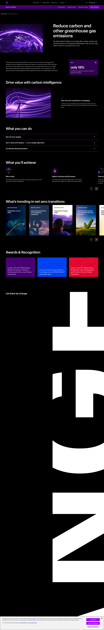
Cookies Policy (23, 622)
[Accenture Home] (10, 2)
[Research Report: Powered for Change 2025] (63, 220)
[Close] (101, 618)
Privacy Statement (33, 622)
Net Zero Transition (11, 7)
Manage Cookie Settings (93, 626)
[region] (52, 623)
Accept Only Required (93, 623)
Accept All (93, 619)
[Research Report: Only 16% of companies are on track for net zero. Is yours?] (86, 220)
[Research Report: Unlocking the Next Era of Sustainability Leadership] (39, 220)
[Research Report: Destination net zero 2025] (16, 220)
